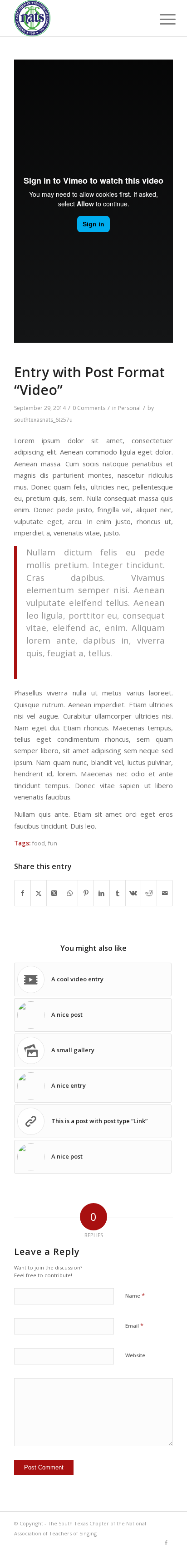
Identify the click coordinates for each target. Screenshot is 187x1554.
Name (135, 1295)
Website (135, 1355)
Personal (129, 408)
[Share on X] (38, 893)
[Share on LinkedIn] (101, 893)
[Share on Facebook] (22, 893)
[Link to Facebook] (166, 1542)
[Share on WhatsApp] (70, 893)
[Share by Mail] (164, 893)
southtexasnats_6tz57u (43, 420)
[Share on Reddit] (149, 893)
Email (134, 1325)
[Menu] (161, 19)
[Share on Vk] (133, 893)
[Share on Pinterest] (86, 893)
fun (52, 843)
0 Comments (89, 408)
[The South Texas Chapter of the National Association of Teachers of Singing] (77, 18)
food (38, 843)
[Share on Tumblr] (117, 893)
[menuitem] (161, 19)
